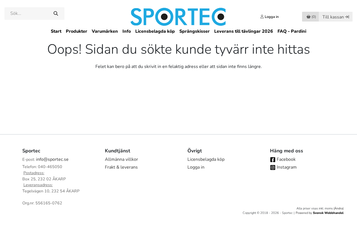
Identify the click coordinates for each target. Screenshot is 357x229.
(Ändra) (339, 208)
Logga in (195, 167)
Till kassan (333, 17)
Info (126, 31)
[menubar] (178, 31)
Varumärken (105, 31)
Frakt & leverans (121, 167)
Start (56, 31)
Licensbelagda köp (155, 31)
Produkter (76, 31)
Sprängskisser (194, 31)
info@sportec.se (52, 159)
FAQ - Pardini (292, 31)
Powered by (320, 213)
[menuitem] (56, 31)
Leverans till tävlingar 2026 (243, 31)
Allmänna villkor (121, 159)
